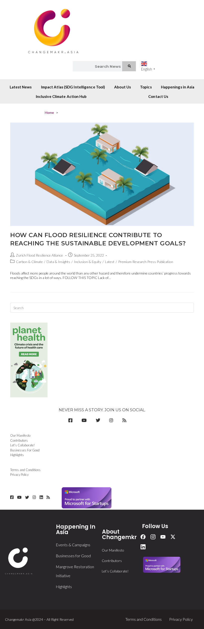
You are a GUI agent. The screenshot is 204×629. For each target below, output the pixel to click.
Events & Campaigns (73, 544)
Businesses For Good (25, 450)
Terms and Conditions (25, 470)
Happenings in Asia (178, 87)
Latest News (21, 87)
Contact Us (158, 96)
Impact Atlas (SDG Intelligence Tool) (73, 87)
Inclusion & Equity (87, 262)
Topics (146, 87)
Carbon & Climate (29, 262)
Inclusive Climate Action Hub (61, 96)
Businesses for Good (73, 555)
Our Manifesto (20, 435)
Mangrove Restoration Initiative (75, 571)
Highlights (17, 455)
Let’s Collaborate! (22, 445)
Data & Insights (58, 262)
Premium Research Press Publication (145, 262)
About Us (122, 87)
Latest (109, 262)
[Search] (129, 66)
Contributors (19, 440)
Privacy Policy (19, 475)
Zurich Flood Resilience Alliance (39, 255)
